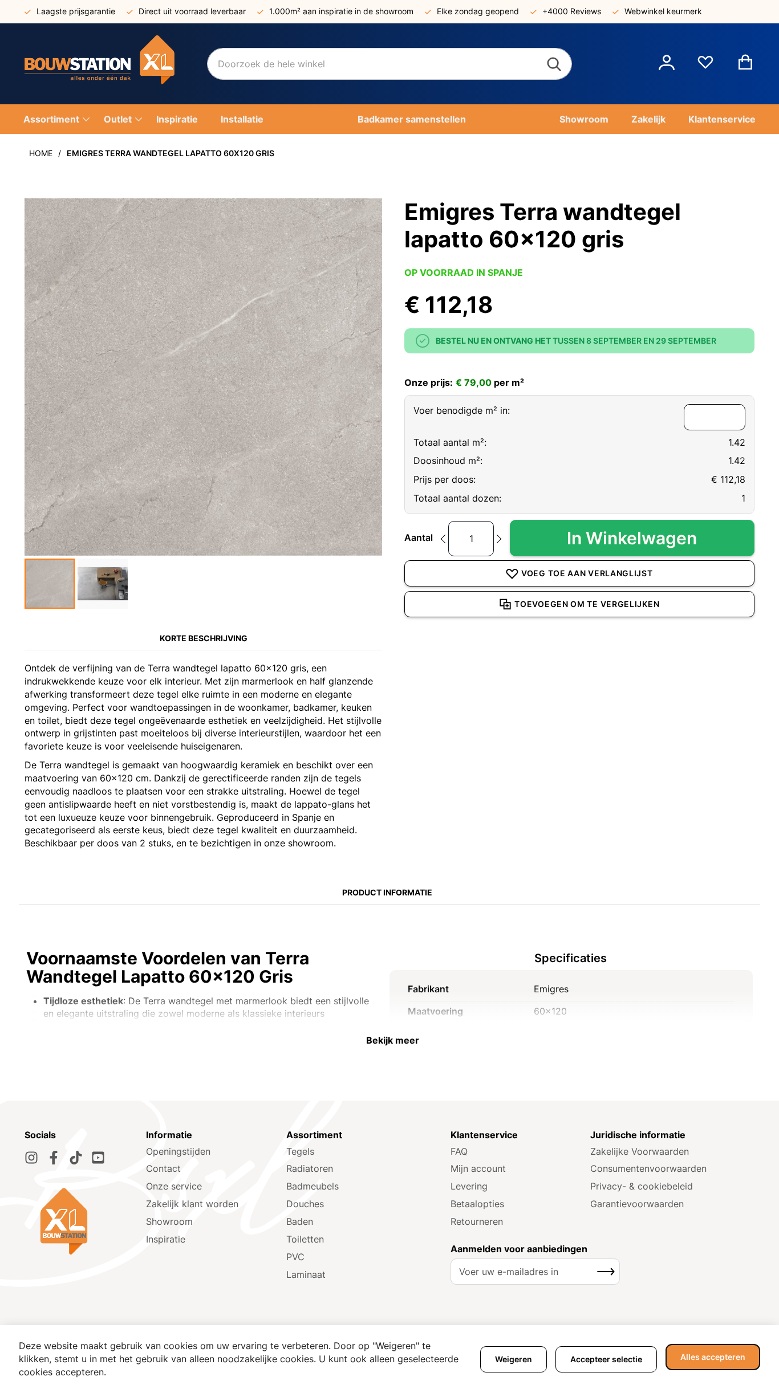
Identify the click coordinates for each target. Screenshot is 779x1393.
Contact (163, 1168)
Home (40, 153)
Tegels (300, 1151)
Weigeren (513, 1359)
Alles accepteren (712, 1357)
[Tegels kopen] (116, 64)
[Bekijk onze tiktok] (76, 1158)
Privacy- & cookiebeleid (641, 1186)
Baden (299, 1221)
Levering (469, 1186)
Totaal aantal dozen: (457, 498)
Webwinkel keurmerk (663, 11)
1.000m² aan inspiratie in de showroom (341, 11)
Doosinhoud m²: (447, 460)
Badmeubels (312, 1186)
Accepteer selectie (606, 1359)
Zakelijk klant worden (192, 1203)
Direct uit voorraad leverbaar (192, 11)
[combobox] (389, 64)
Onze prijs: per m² (464, 382)
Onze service (174, 1186)
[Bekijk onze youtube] (98, 1158)
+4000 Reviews (571, 11)
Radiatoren (309, 1168)
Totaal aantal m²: (449, 442)
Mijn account (478, 1168)
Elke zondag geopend (478, 11)
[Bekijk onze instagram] (31, 1158)
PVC (295, 1256)
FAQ (459, 1151)
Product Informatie (387, 892)
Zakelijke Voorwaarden (639, 1151)
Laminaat (306, 1274)
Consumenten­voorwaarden (648, 1168)
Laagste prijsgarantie (75, 11)
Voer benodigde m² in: (461, 410)
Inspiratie (165, 1239)
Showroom (169, 1221)
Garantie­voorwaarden (637, 1203)
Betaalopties (477, 1203)
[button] (667, 64)
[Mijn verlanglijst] (705, 66)
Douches (305, 1203)
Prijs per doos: (444, 479)
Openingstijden (178, 1151)
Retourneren (477, 1221)
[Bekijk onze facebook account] (53, 1158)
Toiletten (305, 1239)
